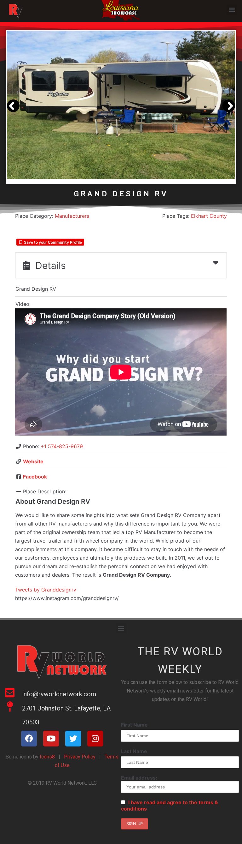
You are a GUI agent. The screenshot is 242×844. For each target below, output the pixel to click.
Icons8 (46, 757)
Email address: (139, 778)
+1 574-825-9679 (62, 446)
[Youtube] (51, 738)
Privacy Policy (79, 757)
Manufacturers (72, 216)
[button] (232, 9)
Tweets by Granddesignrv (45, 589)
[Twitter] (73, 738)
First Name (134, 725)
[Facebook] (29, 738)
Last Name (134, 751)
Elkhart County (209, 216)
